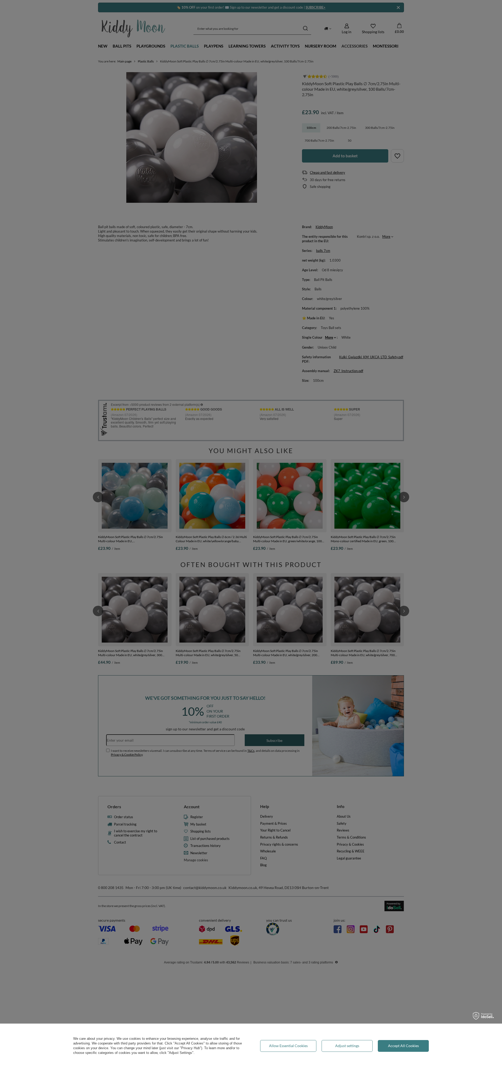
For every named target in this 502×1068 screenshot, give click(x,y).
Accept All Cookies (403, 1045)
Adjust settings (347, 1045)
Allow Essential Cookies (288, 1045)
